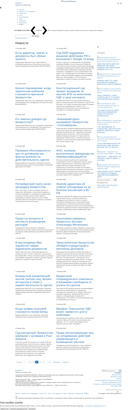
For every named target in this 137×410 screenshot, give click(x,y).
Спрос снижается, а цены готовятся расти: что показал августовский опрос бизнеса (108, 97)
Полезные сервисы (21, 38)
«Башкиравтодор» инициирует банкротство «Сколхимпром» (72, 122)
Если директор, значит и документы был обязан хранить (31, 56)
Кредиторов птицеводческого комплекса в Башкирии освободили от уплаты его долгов (74, 280)
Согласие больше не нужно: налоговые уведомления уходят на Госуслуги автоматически (108, 113)
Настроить (32, 409)
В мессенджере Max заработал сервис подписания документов (31, 245)
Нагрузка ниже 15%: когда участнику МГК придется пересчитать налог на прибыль (109, 82)
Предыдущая (56, 362)
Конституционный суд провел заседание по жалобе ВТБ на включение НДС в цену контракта (73, 92)
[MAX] (118, 3)
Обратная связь (117, 375)
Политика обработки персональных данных (108, 380)
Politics (99, 185)
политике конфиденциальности (96, 406)
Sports (116, 185)
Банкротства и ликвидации (27, 11)
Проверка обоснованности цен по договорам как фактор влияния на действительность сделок (32, 155)
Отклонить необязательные (18, 409)
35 (30, 362)
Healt (107, 185)
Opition (104, 185)
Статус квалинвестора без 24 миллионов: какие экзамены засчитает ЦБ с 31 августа (108, 145)
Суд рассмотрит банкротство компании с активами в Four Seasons (34, 336)
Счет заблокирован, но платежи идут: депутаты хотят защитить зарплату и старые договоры (109, 129)
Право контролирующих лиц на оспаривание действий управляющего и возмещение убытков (74, 337)
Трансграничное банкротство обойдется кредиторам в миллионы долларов (75, 245)
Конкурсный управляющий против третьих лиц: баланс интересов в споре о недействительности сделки (33, 280)
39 (43, 362)
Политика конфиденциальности (112, 382)
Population (106, 187)
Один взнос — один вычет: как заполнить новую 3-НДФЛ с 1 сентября (109, 158)
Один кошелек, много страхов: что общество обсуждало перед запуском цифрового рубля (109, 174)
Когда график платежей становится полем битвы (31, 310)
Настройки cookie (116, 386)
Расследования (24, 17)
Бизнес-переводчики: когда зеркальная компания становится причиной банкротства (33, 92)
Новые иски (22, 13)
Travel (111, 185)
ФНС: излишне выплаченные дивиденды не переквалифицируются (75, 153)
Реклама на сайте (116, 376)
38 (40, 362)
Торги (21, 15)
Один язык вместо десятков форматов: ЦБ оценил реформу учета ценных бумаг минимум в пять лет (108, 66)
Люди (20, 19)
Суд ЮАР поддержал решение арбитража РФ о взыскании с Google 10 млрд (75, 56)
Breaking (99, 187)
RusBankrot (18, 3)
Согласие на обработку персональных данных (107, 384)
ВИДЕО (21, 24)
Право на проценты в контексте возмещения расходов (30, 221)
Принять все (4, 409)
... (27, 362)
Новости (21, 9)
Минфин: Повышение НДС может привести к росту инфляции (73, 312)
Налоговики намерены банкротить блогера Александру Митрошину (72, 221)
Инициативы (23, 22)
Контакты (119, 378)
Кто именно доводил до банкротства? (30, 120)
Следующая (65, 362)
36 (33, 362)
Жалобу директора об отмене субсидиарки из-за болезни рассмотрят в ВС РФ (73, 188)
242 (50, 362)
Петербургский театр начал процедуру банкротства (33, 185)
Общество (22, 21)
